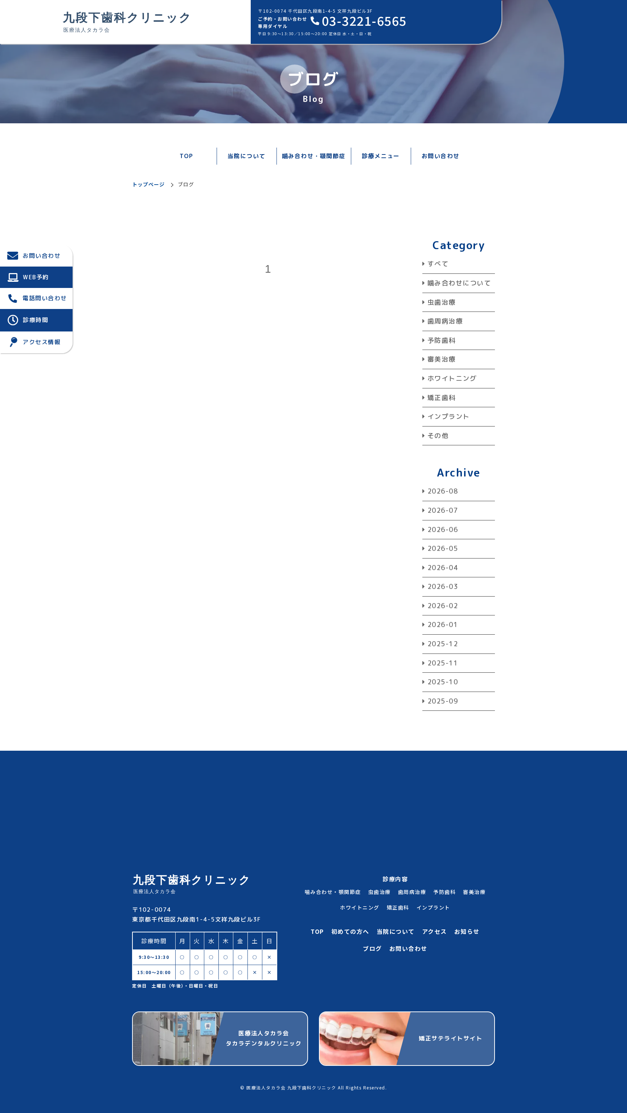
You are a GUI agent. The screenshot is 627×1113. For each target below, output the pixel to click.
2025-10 (442, 682)
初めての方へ (350, 931)
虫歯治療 (441, 302)
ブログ (372, 948)
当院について (396, 931)
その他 (437, 435)
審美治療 (441, 359)
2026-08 (442, 491)
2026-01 (442, 624)
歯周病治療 (445, 321)
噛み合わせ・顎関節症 (313, 156)
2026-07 (442, 510)
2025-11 (442, 663)
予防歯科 (441, 340)
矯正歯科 (441, 397)
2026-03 (442, 586)
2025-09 (442, 701)
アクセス (434, 931)
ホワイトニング (452, 378)
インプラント (448, 416)
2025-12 (442, 643)
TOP (186, 156)
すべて (437, 263)
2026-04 (442, 567)
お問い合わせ (441, 156)
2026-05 (442, 548)
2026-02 (442, 605)
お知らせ (467, 931)
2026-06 (442, 529)
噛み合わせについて (459, 283)
